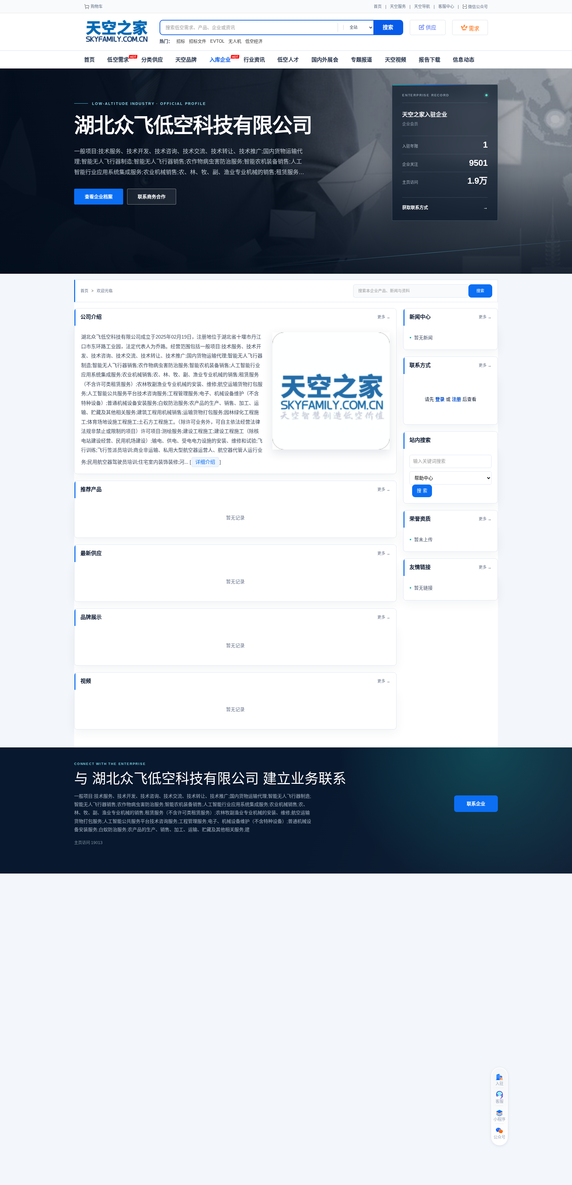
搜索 (480, 291)
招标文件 (197, 41)
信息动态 (463, 60)
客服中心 (446, 6)
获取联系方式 (445, 207)
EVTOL (217, 41)
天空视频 (395, 60)
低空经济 (253, 41)
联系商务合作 (152, 196)
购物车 (97, 6)
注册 (456, 399)
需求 (470, 27)
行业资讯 (254, 60)
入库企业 (220, 60)
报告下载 (429, 60)
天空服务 (398, 6)
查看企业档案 (99, 196)
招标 (180, 41)
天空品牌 (186, 60)
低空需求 (118, 60)
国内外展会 (324, 60)
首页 (378, 6)
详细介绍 (205, 462)
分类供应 (152, 60)
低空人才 (288, 60)
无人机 (234, 41)
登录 (440, 399)
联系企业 (476, 803)
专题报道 (361, 60)
